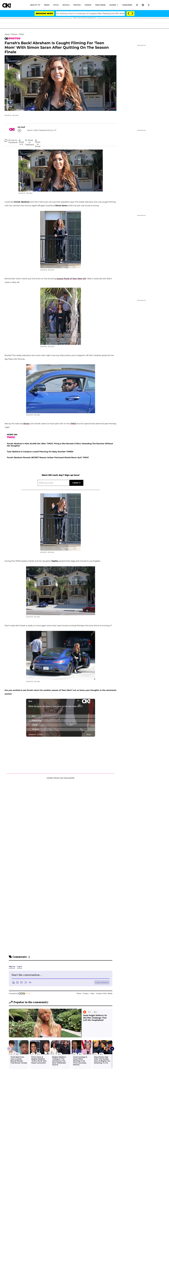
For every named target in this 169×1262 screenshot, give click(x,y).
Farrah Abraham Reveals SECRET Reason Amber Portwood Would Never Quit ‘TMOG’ (48, 457)
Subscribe (127, 5)
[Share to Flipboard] (29, 140)
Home (7, 34)
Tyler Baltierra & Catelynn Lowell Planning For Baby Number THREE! (40, 452)
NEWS (46, 5)
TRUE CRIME (100, 5)
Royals (66, 5)
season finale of (71, 279)
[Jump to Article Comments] (6, 140)
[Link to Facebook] (137, 5)
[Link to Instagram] (143, 5)
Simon (26, 424)
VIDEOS (87, 5)
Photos (14, 34)
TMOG (21, 34)
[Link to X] (149, 5)
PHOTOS (77, 5)
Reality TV (35, 5)
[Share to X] (21, 140)
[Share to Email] (37, 140)
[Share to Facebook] (13, 140)
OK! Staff (21, 127)
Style (56, 5)
